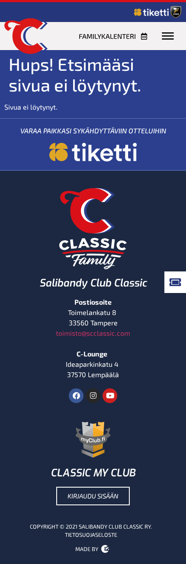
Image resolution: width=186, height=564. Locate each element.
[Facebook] (76, 395)
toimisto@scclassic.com (93, 333)
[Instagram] (93, 395)
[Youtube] (110, 395)
